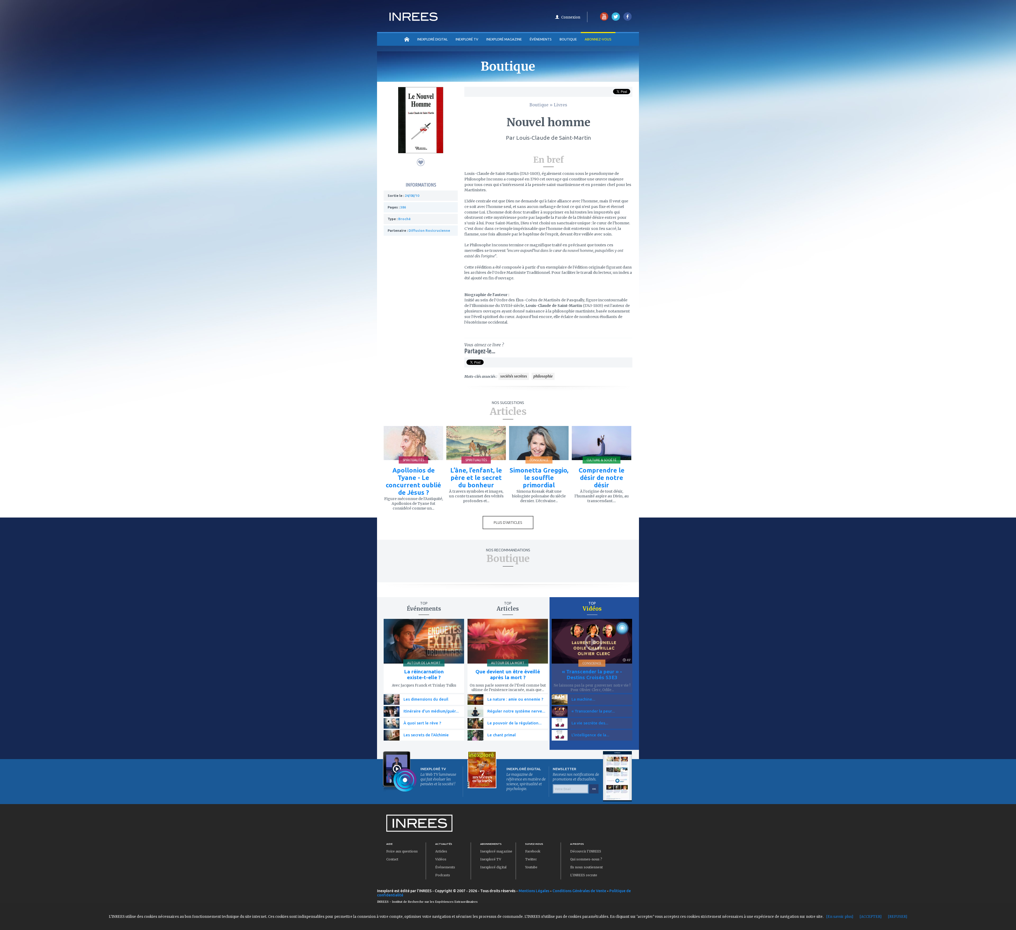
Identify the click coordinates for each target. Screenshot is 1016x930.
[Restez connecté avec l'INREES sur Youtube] (604, 19)
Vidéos (440, 859)
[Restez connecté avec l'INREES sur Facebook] (627, 19)
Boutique (568, 39)
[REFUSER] (897, 916)
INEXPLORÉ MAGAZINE (504, 39)
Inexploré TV (490, 859)
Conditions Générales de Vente (579, 891)
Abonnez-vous (598, 39)
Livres (560, 104)
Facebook (532, 851)
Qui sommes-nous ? (586, 859)
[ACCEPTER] (871, 916)
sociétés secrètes (513, 376)
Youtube (531, 867)
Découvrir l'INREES (585, 851)
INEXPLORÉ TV (467, 39)
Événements (541, 39)
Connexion (570, 17)
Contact (392, 859)
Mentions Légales (534, 891)
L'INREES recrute (583, 875)
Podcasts (442, 875)
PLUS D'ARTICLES (508, 522)
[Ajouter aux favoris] (421, 162)
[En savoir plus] (839, 916)
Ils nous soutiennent (586, 867)
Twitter (531, 859)
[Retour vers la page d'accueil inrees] (413, 19)
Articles (441, 851)
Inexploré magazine (496, 851)
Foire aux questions (402, 851)
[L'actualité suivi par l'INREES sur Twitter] (616, 19)
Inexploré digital (493, 867)
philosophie (543, 376)
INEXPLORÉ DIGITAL (432, 39)
